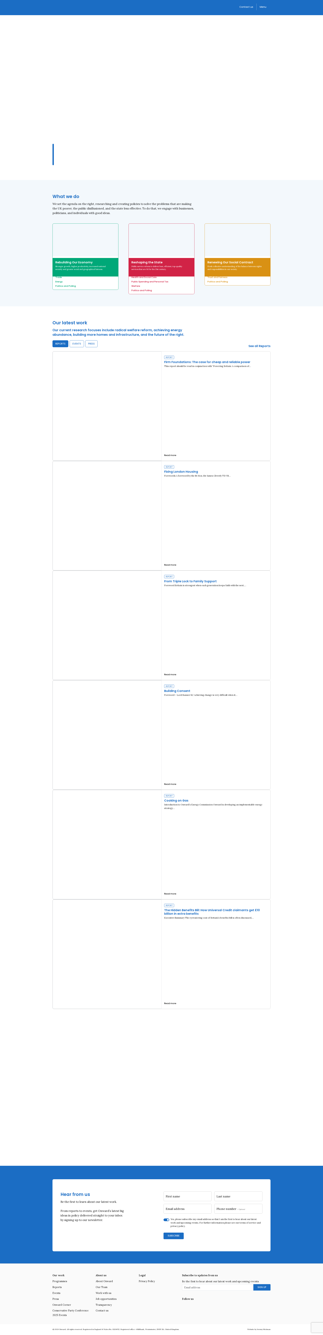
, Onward (168, 1108)
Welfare (135, 286)
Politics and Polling (65, 286)
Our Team (101, 1287)
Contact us (246, 7)
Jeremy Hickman (264, 1329)
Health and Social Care (144, 277)
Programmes (59, 1281)
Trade (58, 277)
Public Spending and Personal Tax (149, 281)
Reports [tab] (60, 343)
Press (55, 1298)
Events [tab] (77, 343)
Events (56, 1293)
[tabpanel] (161, 680)
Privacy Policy (147, 1281)
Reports (57, 1287)
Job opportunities (106, 1298)
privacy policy (178, 1226)
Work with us (103, 1293)
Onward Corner (61, 1304)
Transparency (104, 1304)
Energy (59, 281)
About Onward (104, 1281)
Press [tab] (91, 343)
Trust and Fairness (217, 277)
